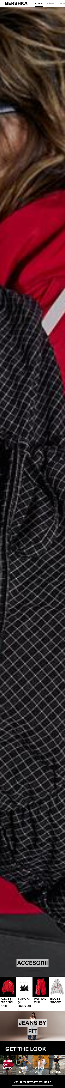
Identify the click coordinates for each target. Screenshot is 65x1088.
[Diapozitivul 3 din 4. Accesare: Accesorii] (32, 492)
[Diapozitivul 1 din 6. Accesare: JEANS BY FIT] (32, 1026)
